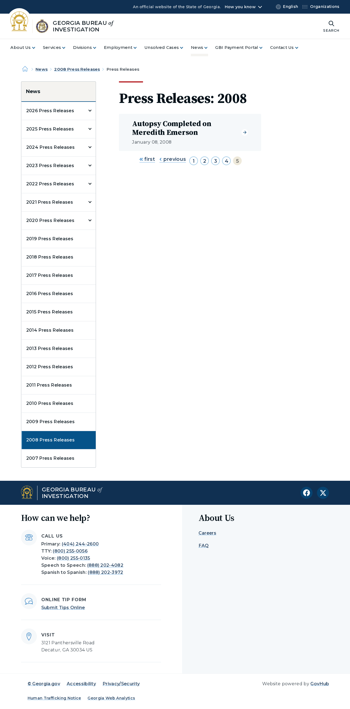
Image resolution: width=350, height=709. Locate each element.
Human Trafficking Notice (54, 698)
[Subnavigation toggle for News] (209, 47)
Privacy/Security (121, 683)
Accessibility (81, 683)
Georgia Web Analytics (111, 698)
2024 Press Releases (50, 147)
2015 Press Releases (49, 312)
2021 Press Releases (49, 202)
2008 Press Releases (77, 69)
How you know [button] (240, 7)
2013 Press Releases (49, 348)
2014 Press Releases (50, 330)
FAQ (204, 545)
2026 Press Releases (50, 110)
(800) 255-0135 (73, 558)
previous (174, 159)
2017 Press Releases (49, 275)
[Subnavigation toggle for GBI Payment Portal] (264, 47)
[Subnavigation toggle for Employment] (138, 47)
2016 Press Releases (49, 293)
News (42, 69)
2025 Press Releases (50, 129)
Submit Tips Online (63, 607)
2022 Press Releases (50, 183)
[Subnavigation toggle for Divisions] (98, 47)
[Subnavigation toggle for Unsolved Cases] (185, 47)
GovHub (319, 683)
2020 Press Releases (50, 220)
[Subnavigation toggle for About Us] (37, 47)
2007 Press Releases (50, 458)
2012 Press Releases (49, 366)
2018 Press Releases (49, 257)
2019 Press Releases (49, 238)
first (149, 159)
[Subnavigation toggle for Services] (67, 47)
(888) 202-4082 (105, 565)
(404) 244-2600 (80, 544)
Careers (207, 533)
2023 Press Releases (50, 165)
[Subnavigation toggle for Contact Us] (300, 47)
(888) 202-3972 (105, 572)
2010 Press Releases (49, 403)
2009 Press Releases (50, 421)
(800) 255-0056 (70, 551)
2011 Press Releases (49, 385)
